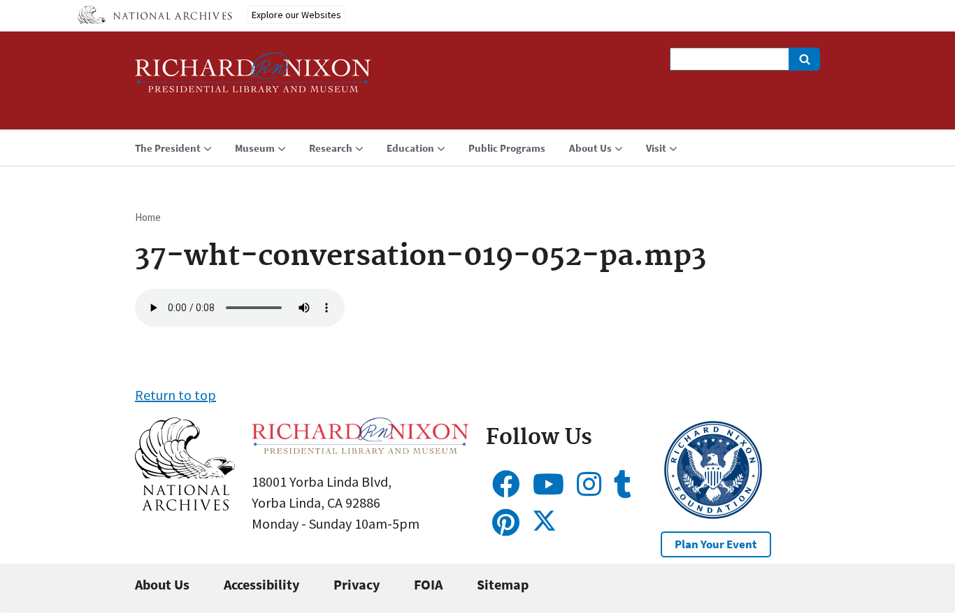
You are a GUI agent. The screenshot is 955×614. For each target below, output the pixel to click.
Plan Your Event (716, 544)
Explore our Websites (296, 14)
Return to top (175, 395)
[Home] (253, 78)
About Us (162, 584)
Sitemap (503, 584)
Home (148, 217)
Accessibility (261, 584)
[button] (185, 505)
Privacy (356, 584)
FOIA (428, 584)
